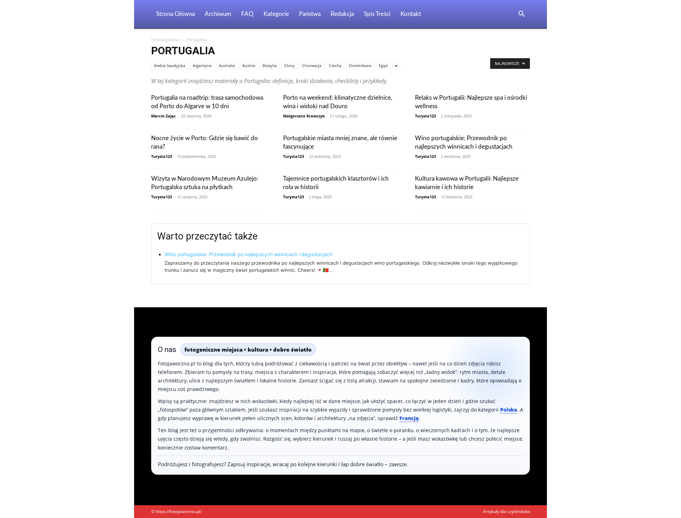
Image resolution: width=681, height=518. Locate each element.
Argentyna (202, 65)
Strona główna (165, 40)
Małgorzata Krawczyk (304, 116)
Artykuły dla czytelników (506, 511)
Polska (508, 409)
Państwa (310, 14)
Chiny (289, 65)
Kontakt (410, 14)
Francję (409, 418)
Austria (248, 65)
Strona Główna (175, 14)
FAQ (247, 14)
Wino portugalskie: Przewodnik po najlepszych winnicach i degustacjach (249, 254)
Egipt (383, 65)
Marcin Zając (163, 116)
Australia (227, 65)
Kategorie (276, 14)
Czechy (335, 65)
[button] (521, 14)
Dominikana (360, 65)
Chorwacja (311, 65)
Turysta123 (425, 116)
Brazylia (269, 65)
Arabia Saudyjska (169, 65)
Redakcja (342, 14)
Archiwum (218, 14)
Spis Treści (377, 14)
